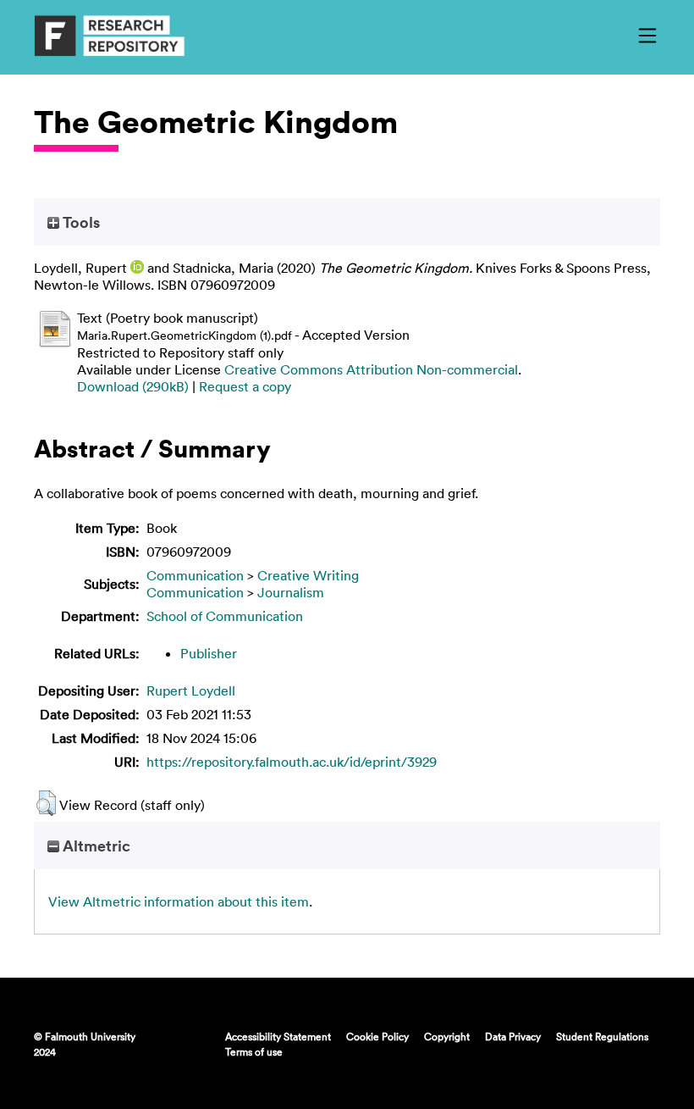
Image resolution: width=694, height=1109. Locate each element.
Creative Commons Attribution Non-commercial (371, 369)
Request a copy (245, 386)
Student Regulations (602, 1036)
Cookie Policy (377, 1036)
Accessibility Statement (278, 1036)
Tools (79, 222)
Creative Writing (308, 575)
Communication (195, 575)
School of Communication (224, 615)
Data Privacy (513, 1036)
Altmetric (94, 845)
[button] (46, 803)
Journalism (290, 592)
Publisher (208, 653)
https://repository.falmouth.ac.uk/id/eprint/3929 (291, 761)
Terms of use (254, 1051)
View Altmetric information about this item (178, 901)
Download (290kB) (133, 386)
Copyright (447, 1036)
